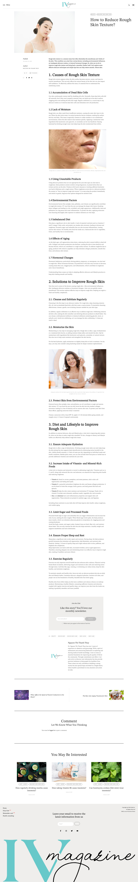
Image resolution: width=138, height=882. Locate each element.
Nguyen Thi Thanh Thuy (31, 68)
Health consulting (8, 816)
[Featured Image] (31, 772)
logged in (52, 730)
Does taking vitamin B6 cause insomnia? (69, 788)
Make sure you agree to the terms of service (77, 623)
